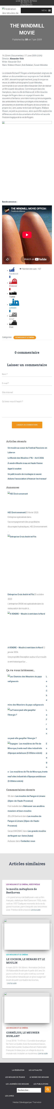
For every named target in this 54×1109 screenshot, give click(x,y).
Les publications (41, 1084)
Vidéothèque (34, 884)
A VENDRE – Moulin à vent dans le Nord (25, 647)
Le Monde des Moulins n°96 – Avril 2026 (26, 458)
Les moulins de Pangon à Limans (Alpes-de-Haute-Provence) (24, 821)
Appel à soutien (14, 469)
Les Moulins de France (15, 1077)
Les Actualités (35, 1070)
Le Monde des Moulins (39, 1077)
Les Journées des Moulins (17, 1084)
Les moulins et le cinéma (24, 337)
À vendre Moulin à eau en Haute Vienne (25, 463)
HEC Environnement (16, 512)
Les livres (9, 1096)
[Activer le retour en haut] (48, 1103)
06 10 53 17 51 (26, 3)
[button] (44, 10)
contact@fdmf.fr (26, 5)
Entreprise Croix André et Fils (21, 594)
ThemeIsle (36, 1102)
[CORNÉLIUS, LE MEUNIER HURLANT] (27, 1008)
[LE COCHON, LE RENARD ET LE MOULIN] (27, 934)
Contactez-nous (28, 841)
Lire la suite (35, 910)
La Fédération (18, 1070)
